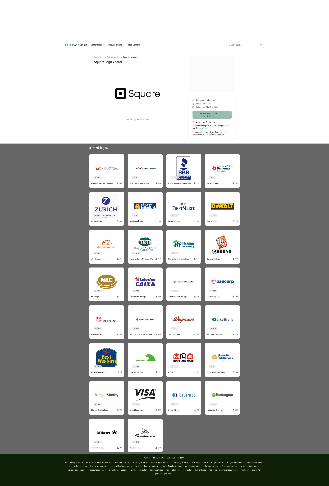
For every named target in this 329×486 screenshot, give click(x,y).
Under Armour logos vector (226, 470)
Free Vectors (134, 45)
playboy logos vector (76, 470)
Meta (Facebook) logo (172, 466)
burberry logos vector (180, 462)
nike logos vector (211, 466)
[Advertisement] (164, 21)
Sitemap (181, 458)
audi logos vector (122, 462)
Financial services (113, 57)
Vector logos (96, 45)
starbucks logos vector (182, 470)
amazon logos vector (74, 462)
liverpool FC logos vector (121, 466)
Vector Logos (99, 57)
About (147, 458)
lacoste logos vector (78, 466)
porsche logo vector (117, 470)
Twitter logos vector (203, 470)
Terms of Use (201, 128)
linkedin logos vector (99, 466)
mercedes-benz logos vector (147, 466)
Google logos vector (235, 462)
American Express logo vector (99, 462)
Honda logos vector (255, 462)
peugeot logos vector (250, 466)
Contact (171, 458)
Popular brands (115, 45)
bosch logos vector (159, 462)
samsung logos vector (159, 470)
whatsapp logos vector (251, 470)
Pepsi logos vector (229, 466)
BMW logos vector (140, 462)
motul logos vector (193, 466)
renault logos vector (138, 470)
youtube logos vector (164, 473)
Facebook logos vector (213, 462)
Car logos (196, 462)
